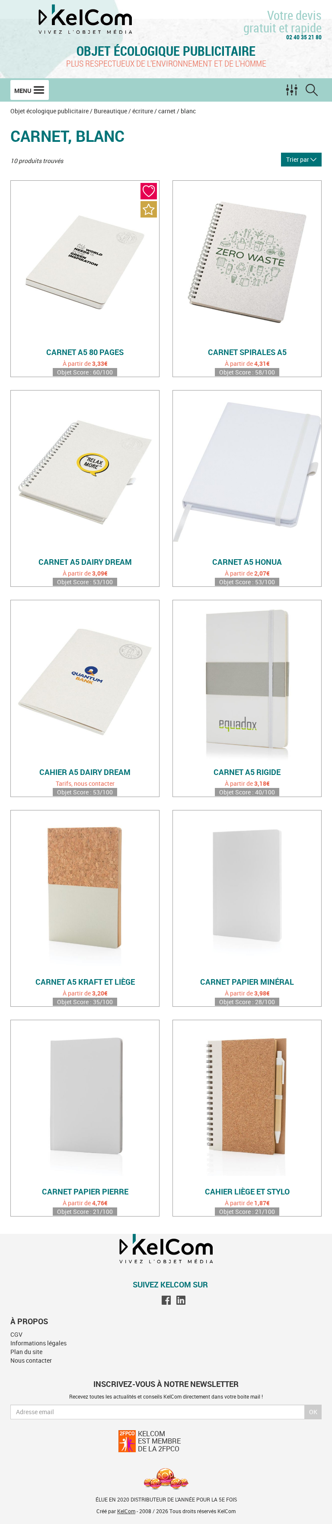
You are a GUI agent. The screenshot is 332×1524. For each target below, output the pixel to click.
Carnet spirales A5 (247, 352)
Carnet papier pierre (85, 1192)
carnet (167, 111)
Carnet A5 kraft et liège (85, 982)
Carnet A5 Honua (247, 562)
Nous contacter (31, 1360)
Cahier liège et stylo (247, 1192)
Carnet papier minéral (247, 982)
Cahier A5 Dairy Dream (85, 772)
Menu (23, 90)
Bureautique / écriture (123, 111)
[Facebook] (166, 1300)
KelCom (126, 1511)
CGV (16, 1334)
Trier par (298, 159)
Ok (313, 1412)
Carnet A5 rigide (247, 772)
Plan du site (26, 1352)
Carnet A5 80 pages (85, 352)
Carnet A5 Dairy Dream (85, 562)
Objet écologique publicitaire (166, 51)
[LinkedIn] (180, 1300)
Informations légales (38, 1343)
